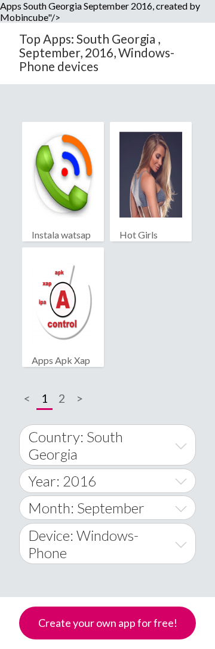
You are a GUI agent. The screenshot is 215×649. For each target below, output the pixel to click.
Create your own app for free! (107, 622)
